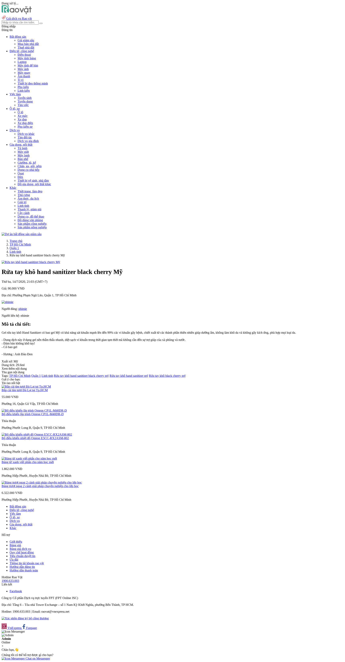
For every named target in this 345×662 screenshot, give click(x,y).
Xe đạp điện (25, 123)
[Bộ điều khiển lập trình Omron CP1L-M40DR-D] (34, 410)
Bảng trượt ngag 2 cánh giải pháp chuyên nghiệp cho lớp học (40, 486)
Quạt (21, 173)
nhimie (22, 309)
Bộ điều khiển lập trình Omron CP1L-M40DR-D (33, 414)
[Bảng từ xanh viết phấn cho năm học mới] (29, 458)
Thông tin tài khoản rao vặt (27, 563)
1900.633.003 (10, 580)
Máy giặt (23, 151)
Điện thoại (24, 54)
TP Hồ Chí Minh (20, 244)
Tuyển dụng (25, 101)
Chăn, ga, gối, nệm (30, 166)
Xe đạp (22, 119)
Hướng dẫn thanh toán (24, 570)
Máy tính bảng (27, 58)
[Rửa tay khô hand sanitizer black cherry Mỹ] (31, 262)
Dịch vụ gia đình (28, 141)
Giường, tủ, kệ (27, 162)
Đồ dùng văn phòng (30, 220)
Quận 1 (14, 248)
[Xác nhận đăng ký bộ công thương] (25, 618)
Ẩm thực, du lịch (28, 198)
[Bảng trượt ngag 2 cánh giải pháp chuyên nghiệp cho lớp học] (42, 482)
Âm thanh (24, 76)
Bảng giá (15, 545)
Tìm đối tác (25, 137)
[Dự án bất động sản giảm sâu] (22, 234)
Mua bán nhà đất (28, 44)
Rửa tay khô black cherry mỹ (167, 375)
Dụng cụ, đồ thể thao (31, 216)
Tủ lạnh (22, 148)
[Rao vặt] (17, 13)
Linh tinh (23, 205)
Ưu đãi (14, 559)
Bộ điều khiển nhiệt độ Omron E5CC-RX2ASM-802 (35, 438)
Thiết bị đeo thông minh (33, 83)
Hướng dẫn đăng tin (22, 566)
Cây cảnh (24, 213)
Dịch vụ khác (26, 133)
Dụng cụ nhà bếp (28, 169)
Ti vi (20, 80)
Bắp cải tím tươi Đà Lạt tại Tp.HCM (25, 390)
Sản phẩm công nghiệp (32, 223)
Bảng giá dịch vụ (20, 549)
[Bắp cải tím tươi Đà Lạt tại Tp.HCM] (26, 386)
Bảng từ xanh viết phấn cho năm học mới (28, 462)
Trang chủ (16, 241)
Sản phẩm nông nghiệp (32, 227)
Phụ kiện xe (25, 126)
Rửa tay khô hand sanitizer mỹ (129, 375)
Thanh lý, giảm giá (29, 209)
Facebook (16, 591)
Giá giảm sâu (26, 40)
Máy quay (24, 72)
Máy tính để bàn (28, 65)
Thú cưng (24, 195)
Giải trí (22, 202)
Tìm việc (23, 105)
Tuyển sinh (25, 98)
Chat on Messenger (37, 658)
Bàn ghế (23, 159)
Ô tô (20, 112)
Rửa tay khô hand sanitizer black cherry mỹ (81, 375)
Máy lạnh (24, 155)
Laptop (22, 62)
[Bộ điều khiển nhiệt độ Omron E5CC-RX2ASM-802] (37, 434)
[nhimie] (7, 302)
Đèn (20, 177)
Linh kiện (24, 90)
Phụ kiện (23, 87)
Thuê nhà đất (26, 47)
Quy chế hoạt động (22, 552)
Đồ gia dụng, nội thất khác (34, 184)
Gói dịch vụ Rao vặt (19, 18)
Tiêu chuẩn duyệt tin (22, 556)
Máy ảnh (23, 69)
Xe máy (23, 115)
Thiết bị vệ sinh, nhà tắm (33, 180)
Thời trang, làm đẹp (30, 191)
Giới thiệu (16, 541)
